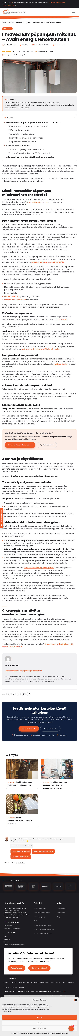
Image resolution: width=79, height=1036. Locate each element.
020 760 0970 (47, 445)
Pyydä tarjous (27, 728)
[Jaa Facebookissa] (8, 694)
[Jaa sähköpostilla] (24, 694)
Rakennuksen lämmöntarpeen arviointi (26, 138)
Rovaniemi (7, 987)
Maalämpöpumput (40, 917)
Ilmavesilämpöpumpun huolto (44, 929)
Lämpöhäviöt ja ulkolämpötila (22, 141)
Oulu (63, 982)
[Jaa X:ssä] (19, 694)
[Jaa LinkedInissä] (13, 694)
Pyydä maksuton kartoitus (19, 445)
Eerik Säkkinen (10, 45)
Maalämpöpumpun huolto (43, 933)
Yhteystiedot (61, 913)
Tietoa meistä (61, 909)
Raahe (15, 987)
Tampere (22, 987)
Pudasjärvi (70, 982)
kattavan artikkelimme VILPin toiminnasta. (40, 349)
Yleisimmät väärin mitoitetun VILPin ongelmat (29, 153)
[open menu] (73, 12)
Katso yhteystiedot (39, 968)
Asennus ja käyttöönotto (18, 145)
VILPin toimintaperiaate (19, 130)
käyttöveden (61, 319)
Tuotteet (37, 921)
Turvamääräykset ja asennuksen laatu (26, 149)
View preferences (39, 1028)
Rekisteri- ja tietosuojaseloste (20, 1033)
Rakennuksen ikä (11, 296)
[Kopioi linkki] (29, 694)
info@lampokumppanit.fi (12, 928)
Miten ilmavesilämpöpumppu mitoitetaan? (28, 126)
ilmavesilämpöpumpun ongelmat (39, 567)
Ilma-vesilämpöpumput (42, 913)
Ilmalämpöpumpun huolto (42, 925)
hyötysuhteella (60, 364)
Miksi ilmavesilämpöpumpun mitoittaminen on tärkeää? (33, 122)
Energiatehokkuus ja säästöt (22, 134)
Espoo (36, 982)
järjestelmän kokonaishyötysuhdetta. (47, 262)
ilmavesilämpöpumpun (37, 202)
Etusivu (4, 22)
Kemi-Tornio (55, 982)
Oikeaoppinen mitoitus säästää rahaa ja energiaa (30, 157)
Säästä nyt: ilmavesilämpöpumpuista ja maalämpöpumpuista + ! (34, 4)
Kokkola (6, 982)
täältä (64, 991)
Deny (40, 1023)
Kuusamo (14, 982)
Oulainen (22, 982)
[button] (76, 1000)
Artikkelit (11, 22)
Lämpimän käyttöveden (15, 300)
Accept (39, 1017)
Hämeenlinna (44, 982)
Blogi (58, 917)
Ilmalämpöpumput (40, 909)
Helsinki (29, 982)
